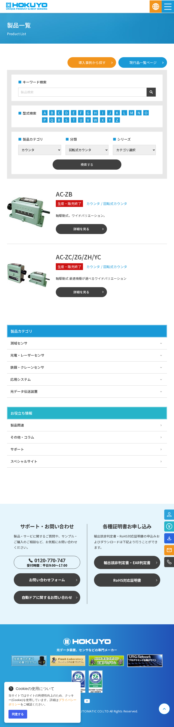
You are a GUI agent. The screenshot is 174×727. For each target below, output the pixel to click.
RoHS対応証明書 (127, 580)
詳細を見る (81, 229)
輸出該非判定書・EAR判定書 (127, 562)
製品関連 (17, 425)
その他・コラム (22, 437)
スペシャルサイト (23, 461)
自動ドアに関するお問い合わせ (47, 597)
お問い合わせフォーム (47, 579)
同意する (18, 714)
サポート (17, 449)
